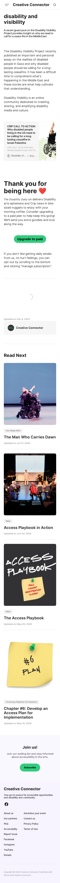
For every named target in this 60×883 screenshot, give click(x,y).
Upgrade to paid (30, 239)
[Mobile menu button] (7, 5)
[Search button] (54, 4)
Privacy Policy (31, 823)
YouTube (8, 849)
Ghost (6, 875)
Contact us (29, 818)
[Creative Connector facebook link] (6, 804)
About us (8, 813)
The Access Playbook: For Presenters (21, 702)
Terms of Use (31, 829)
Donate (7, 855)
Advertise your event (35, 813)
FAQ (6, 823)
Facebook (9, 839)
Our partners (10, 818)
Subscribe (30, 767)
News (8, 521)
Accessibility (10, 829)
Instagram (9, 844)
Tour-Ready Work (13, 431)
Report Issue (10, 834)
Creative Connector (22, 875)
